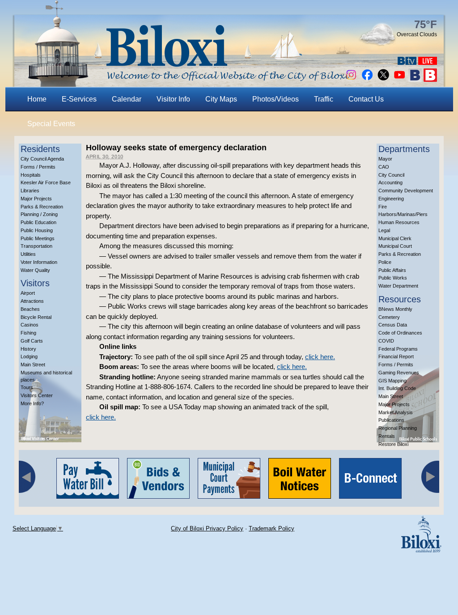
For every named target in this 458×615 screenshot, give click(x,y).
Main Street (33, 364)
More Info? (32, 403)
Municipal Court (395, 246)
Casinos (29, 324)
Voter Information (39, 262)
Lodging (29, 356)
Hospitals (31, 175)
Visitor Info (173, 99)
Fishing (28, 332)
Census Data (392, 324)
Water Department (398, 285)
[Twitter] (383, 79)
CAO (383, 167)
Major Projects (36, 198)
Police (384, 262)
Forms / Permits (38, 167)
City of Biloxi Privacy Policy (207, 528)
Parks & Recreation (42, 206)
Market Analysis (395, 412)
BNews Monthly (395, 309)
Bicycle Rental (36, 317)
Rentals (386, 436)
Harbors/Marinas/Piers (403, 214)
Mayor (385, 158)
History (28, 349)
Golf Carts (32, 341)
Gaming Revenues (398, 372)
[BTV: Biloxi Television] (407, 62)
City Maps (221, 99)
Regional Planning (397, 428)
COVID (386, 341)
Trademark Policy (271, 528)
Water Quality (35, 270)
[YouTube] (399, 79)
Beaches (30, 309)
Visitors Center (37, 395)
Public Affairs (392, 270)
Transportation (36, 246)
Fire (382, 206)
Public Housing (37, 230)
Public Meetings (38, 238)
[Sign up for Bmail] (415, 79)
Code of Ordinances (400, 332)
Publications (391, 420)
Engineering (391, 198)
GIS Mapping (392, 380)
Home (37, 99)
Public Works (392, 277)
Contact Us (366, 99)
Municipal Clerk (394, 238)
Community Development (405, 190)
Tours (27, 387)
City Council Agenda (42, 158)
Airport (28, 293)
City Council (391, 175)
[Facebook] (367, 79)
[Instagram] (351, 79)
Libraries (30, 190)
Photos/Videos (275, 99)
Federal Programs (398, 349)
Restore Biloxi (393, 444)
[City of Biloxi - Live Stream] (427, 62)
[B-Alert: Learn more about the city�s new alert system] (430, 79)
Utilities (28, 254)
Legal (384, 230)
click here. (320, 357)
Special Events (51, 123)
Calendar (126, 99)
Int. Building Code (397, 388)
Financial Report (396, 356)
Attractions (32, 301)
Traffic (323, 99)
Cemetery (389, 317)
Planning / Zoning (39, 214)
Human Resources (399, 222)
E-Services (79, 99)
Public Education (38, 222)
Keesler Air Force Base (46, 182)
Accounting (390, 182)
